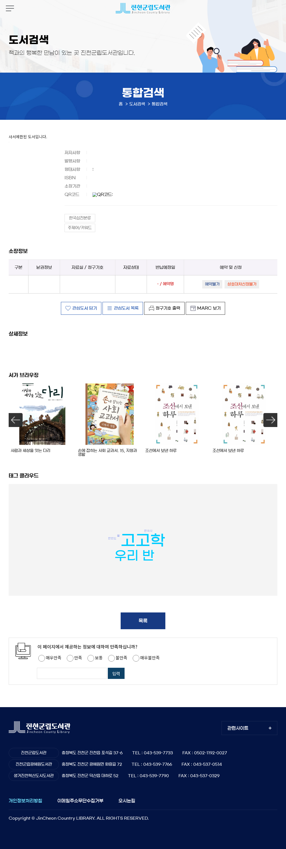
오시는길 (126, 800)
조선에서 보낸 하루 (161, 451)
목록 (143, 620)
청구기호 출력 (168, 308)
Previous (16, 420)
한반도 (112, 538)
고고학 (143, 540)
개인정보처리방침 (25, 800)
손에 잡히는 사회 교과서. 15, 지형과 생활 (107, 453)
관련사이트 (237, 728)
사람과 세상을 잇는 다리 (30, 451)
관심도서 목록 (126, 308)
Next (270, 420)
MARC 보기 (209, 308)
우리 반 (134, 555)
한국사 (148, 530)
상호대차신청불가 (241, 284)
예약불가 (212, 284)
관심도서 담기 (84, 308)
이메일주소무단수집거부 (80, 800)
